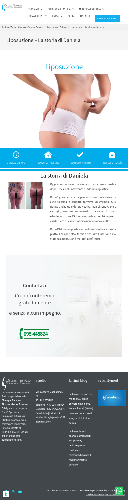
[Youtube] (20, 492)
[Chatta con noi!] (119, 491)
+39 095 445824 (55, 404)
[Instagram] (13, 492)
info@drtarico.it (52, 413)
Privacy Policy (100, 490)
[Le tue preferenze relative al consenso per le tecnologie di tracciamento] (6, 494)
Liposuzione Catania (57, 27)
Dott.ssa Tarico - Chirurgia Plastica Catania (22, 27)
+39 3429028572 (56, 409)
